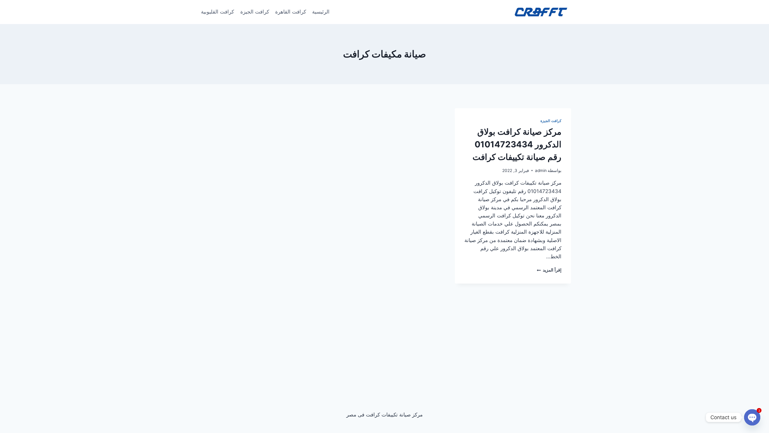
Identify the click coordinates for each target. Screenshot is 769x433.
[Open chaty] (752, 417)
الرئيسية (321, 12)
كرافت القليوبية (217, 12)
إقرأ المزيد (549, 270)
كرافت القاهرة (290, 12)
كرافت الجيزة (254, 12)
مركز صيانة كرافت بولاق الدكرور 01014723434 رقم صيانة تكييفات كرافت (517, 144)
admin (541, 170)
